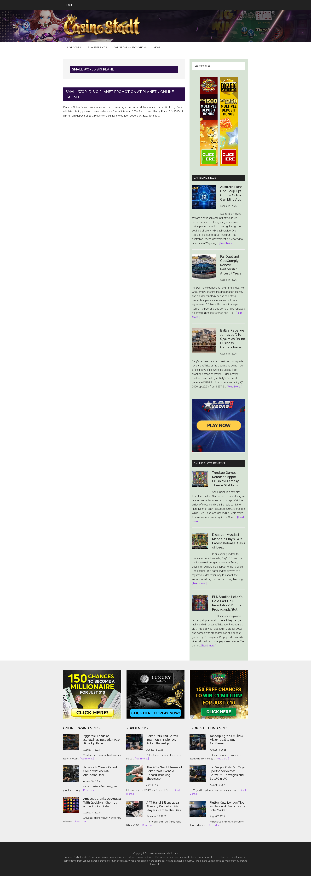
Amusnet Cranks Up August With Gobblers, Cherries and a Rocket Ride (102, 802)
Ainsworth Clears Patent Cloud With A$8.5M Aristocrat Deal (100, 771)
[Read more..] (199, 583)
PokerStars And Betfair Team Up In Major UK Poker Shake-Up (162, 739)
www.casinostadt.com (166, 853)
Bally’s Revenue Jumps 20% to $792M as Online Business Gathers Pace (232, 338)
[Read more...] (87, 758)
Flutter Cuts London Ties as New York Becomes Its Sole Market (227, 806)
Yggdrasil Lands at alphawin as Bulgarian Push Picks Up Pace (102, 739)
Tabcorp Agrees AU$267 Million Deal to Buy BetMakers (226, 739)
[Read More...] (226, 243)
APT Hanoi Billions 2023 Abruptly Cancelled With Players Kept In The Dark (163, 806)
